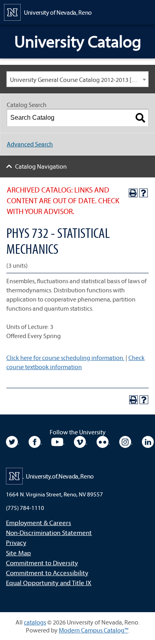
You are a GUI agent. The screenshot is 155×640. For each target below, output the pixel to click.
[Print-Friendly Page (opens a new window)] (133, 193)
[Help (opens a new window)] (143, 193)
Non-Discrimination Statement (49, 532)
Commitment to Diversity (42, 562)
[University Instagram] (125, 441)
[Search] (140, 117)
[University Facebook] (35, 441)
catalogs (35, 622)
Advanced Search (30, 144)
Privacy (16, 542)
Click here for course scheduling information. (65, 358)
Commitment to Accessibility (47, 572)
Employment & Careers (38, 522)
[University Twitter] (12, 441)
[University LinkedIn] (148, 441)
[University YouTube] (57, 441)
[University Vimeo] (80, 441)
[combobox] (77, 79)
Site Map (18, 553)
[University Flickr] (103, 441)
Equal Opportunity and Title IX (48, 582)
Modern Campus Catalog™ (93, 630)
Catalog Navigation (41, 166)
